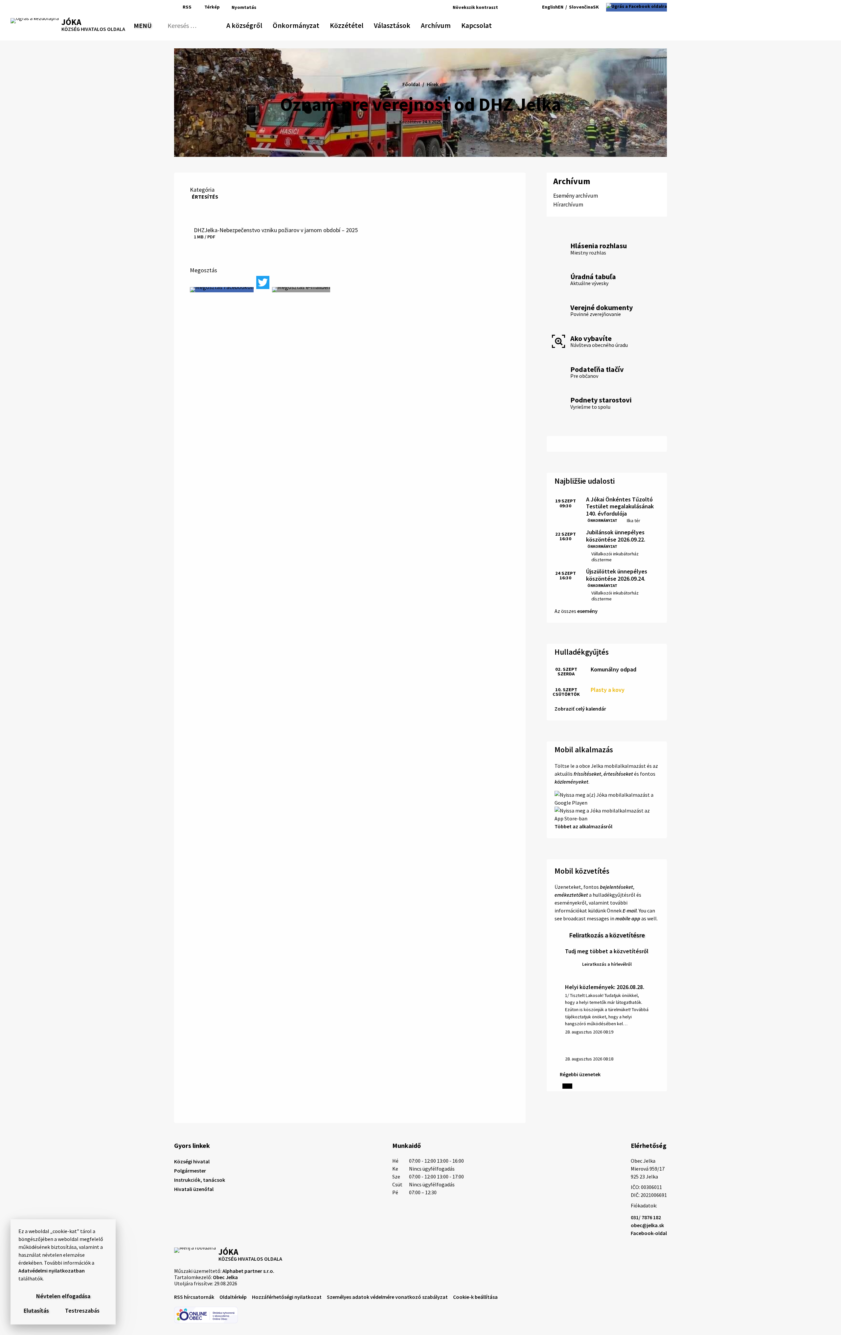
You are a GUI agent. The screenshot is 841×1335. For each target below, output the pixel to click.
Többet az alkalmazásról (583, 826)
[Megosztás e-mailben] (301, 289)
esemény (587, 611)
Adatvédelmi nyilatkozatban (51, 1270)
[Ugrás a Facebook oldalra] (636, 7)
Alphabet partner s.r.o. (248, 1271)
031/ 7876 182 (646, 1217)
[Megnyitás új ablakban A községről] (259, 24)
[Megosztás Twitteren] (262, 282)
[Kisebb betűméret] (504, 7)
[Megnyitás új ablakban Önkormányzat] (316, 24)
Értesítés (205, 196)
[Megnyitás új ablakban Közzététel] (360, 24)
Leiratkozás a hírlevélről (607, 964)
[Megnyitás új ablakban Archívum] (447, 24)
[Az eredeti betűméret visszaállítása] (513, 7)
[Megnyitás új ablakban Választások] (407, 24)
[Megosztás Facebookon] (222, 289)
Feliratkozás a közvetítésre (607, 935)
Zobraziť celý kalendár (580, 708)
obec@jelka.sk (647, 1225)
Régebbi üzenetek (580, 1074)
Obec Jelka (225, 1277)
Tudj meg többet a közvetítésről (606, 951)
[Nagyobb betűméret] (522, 7)
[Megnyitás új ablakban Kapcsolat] (486, 24)
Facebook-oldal (649, 1233)
